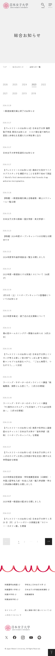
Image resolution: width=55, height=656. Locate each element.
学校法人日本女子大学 (34, 584)
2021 (5, 93)
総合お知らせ (18, 67)
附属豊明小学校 (11, 589)
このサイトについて (13, 615)
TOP (5, 67)
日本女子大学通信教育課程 (36, 589)
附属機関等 (29, 594)
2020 (14, 93)
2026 (5, 84)
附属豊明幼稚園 (11, 584)
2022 (43, 84)
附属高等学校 (10, 599)
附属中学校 (9, 594)
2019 (24, 93)
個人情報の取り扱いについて (37, 610)
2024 (24, 84)
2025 (15, 84)
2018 (33, 93)
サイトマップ (10, 610)
